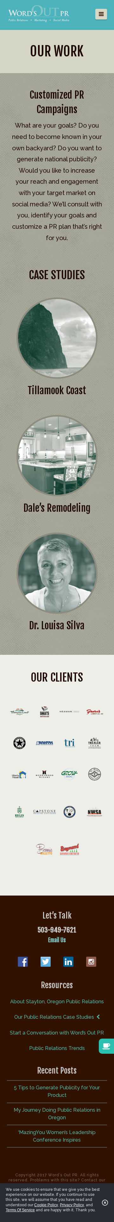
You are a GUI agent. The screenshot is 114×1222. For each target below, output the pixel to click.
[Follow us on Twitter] (46, 962)
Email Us (57, 940)
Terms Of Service (20, 1210)
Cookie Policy (46, 1205)
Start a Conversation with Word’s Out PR (57, 1033)
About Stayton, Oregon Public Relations (57, 1002)
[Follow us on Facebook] (23, 962)
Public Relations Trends (57, 1048)
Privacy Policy (72, 1205)
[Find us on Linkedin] (68, 962)
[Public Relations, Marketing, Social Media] (38, 13)
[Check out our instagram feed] (91, 962)
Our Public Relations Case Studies (54, 1017)
